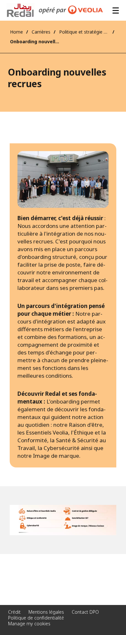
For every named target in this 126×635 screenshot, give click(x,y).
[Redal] (20, 10)
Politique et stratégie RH (84, 32)
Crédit (14, 612)
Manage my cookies (29, 623)
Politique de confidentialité (36, 618)
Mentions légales (46, 612)
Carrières (41, 32)
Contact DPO (85, 612)
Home (16, 32)
